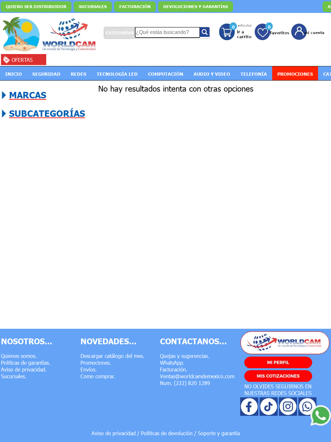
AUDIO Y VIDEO (212, 74)
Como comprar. (97, 376)
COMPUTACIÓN (165, 74)
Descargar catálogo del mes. (112, 355)
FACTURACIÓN (135, 6)
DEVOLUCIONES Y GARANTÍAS (195, 6)
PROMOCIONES (295, 74)
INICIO (13, 74)
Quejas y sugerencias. (184, 355)
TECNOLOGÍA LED (117, 74)
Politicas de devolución (167, 433)
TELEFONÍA (253, 74)
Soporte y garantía (219, 433)
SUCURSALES (93, 6)
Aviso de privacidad (113, 433)
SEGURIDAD (46, 74)
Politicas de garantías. (25, 362)
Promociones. (95, 362)
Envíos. (88, 369)
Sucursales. (14, 376)
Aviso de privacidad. (24, 369)
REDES (78, 74)
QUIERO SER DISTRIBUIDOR (36, 6)
